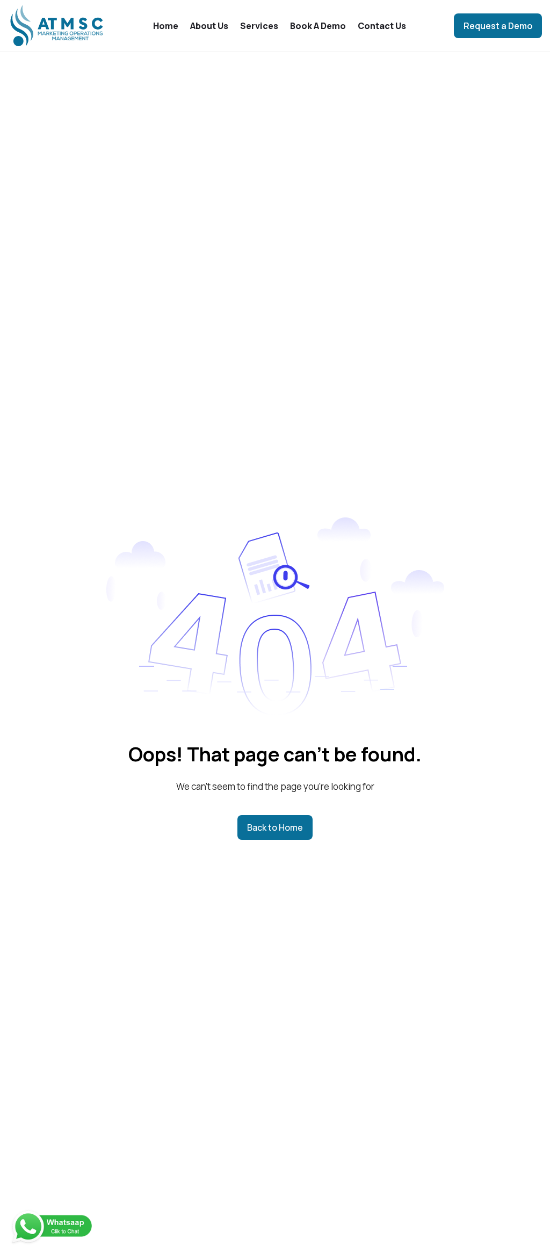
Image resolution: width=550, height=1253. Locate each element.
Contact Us (382, 26)
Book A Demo (318, 26)
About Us (209, 26)
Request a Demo (498, 26)
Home (165, 26)
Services (259, 26)
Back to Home (275, 827)
